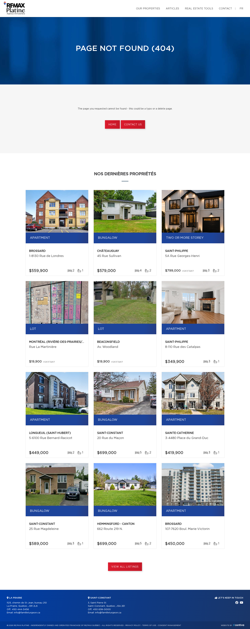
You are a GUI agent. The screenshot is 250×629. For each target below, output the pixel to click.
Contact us (133, 124)
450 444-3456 (20, 609)
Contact (225, 8)
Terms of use (149, 625)
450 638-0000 (102, 609)
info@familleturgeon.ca (27, 613)
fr (241, 8)
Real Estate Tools (199, 8)
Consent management (169, 625)
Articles (172, 8)
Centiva (238, 625)
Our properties (148, 8)
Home (112, 124)
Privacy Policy (132, 625)
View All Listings (124, 567)
